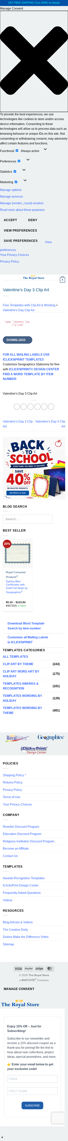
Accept (10, 220)
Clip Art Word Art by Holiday (21, 674)
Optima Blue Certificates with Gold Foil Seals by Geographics (17, 587)
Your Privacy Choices (14, 254)
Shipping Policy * (14, 775)
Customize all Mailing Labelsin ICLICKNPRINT (28, 640)
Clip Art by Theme (18, 664)
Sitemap (8, 944)
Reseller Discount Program (21, 826)
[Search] (49, 519)
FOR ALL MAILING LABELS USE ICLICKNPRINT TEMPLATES (26, 357)
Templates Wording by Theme (22, 710)
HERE (44, 2)
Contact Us (10, 856)
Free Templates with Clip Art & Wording (29, 305)
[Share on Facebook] (24, 407)
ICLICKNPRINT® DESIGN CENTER (34, 369)
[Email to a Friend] (37, 407)
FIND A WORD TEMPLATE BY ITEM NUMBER (28, 377)
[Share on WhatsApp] (17, 407)
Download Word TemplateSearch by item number (26, 626)
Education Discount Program (22, 834)
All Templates (15, 656)
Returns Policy (12, 782)
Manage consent (19, 989)
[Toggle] (63, 664)
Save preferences (21, 240)
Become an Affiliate (16, 848)
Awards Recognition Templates (24, 878)
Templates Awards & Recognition (21, 686)
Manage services (11, 196)
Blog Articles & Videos (18, 922)
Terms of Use (11, 797)
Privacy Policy (9, 261)
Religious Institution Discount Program (28, 841)
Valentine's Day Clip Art (18, 310)
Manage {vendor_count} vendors (21, 203)
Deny (32, 220)
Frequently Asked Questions (22, 892)
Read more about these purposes (22, 209)
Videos (7, 900)
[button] (34, 61)
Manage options (11, 189)
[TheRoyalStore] (33, 277)
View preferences (20, 230)
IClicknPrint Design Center (21, 885)
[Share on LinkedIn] (51, 407)
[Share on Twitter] (30, 407)
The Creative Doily (15, 929)
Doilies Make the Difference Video (26, 936)
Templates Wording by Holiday (22, 698)
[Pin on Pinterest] (44, 407)
